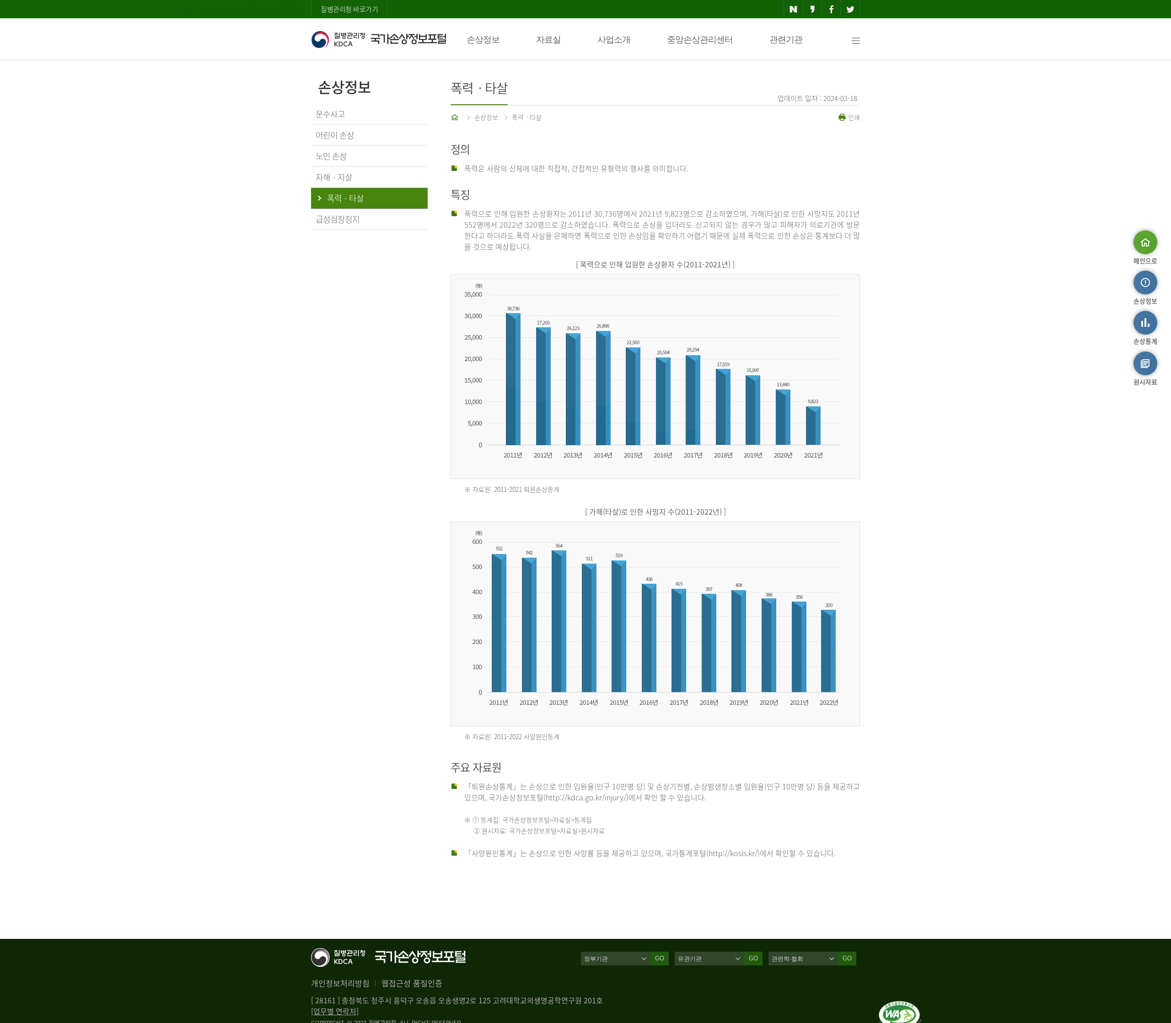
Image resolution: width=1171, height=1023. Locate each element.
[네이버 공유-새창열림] (793, 9)
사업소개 (613, 39)
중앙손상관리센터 (700, 39)
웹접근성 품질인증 (411, 983)
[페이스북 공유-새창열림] (831, 9)
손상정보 (483, 39)
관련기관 (785, 39)
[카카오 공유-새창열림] (812, 9)
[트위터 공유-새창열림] (850, 9)
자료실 (548, 39)
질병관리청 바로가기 (349, 9)
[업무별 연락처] (335, 1011)
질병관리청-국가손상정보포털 (378, 39)
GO (659, 958)
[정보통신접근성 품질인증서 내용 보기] (900, 1006)
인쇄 (853, 117)
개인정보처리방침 (340, 983)
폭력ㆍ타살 (527, 117)
